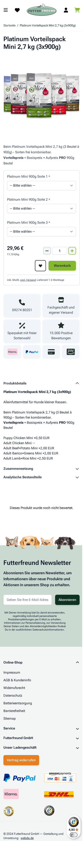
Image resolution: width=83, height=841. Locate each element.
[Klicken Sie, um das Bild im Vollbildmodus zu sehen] (41, 94)
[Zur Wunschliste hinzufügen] (40, 265)
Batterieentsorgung (17, 703)
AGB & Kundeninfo (17, 680)
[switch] (70, 834)
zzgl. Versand (28, 279)
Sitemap (9, 718)
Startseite (9, 25)
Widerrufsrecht (14, 688)
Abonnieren (67, 600)
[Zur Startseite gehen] (41, 9)
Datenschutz (12, 695)
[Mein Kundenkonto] (66, 10)
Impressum (11, 672)
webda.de (27, 837)
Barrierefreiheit (14, 711)
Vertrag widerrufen (21, 759)
